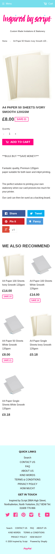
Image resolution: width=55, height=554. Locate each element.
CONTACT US (27, 462)
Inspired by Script (19, 541)
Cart (50, 3)
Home (4, 41)
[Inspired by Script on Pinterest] (23, 515)
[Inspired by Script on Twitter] (7, 515)
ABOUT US (27, 471)
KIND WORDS (27, 475)
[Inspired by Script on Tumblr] (39, 515)
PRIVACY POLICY (27, 484)
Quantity (6, 129)
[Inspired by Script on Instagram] (31, 515)
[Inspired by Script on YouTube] (47, 515)
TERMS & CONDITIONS (27, 479)
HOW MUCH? (27, 488)
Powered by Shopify (38, 541)
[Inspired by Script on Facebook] (15, 515)
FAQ (27, 466)
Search (27, 457)
